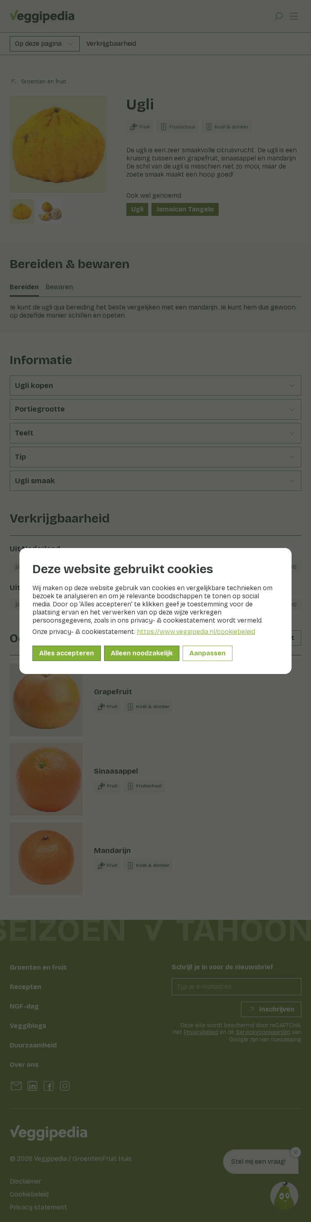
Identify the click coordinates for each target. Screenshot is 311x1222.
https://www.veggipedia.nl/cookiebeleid (196, 632)
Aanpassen (208, 653)
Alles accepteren (66, 653)
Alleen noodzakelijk (142, 653)
